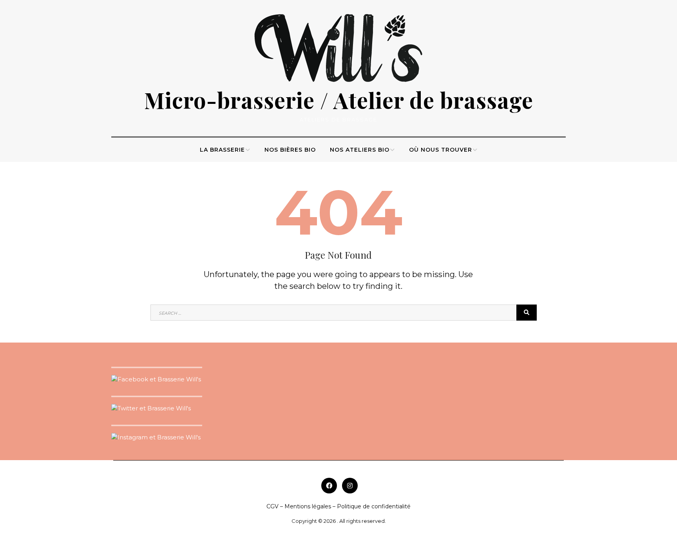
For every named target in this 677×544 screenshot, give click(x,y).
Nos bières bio (290, 149)
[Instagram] (350, 485)
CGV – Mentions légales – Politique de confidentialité (338, 506)
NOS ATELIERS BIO (359, 149)
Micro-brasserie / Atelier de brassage (338, 99)
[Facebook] (329, 485)
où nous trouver (440, 149)
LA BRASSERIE (222, 149)
